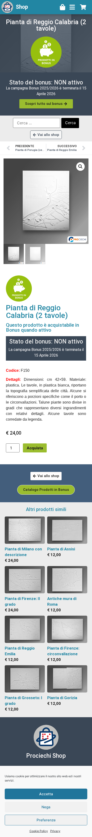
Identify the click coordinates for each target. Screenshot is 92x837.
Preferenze (46, 820)
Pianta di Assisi (61, 549)
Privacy (55, 831)
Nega (46, 807)
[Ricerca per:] (36, 123)
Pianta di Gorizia (62, 697)
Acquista (35, 448)
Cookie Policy (38, 831)
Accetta (46, 794)
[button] (80, 166)
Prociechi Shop (46, 755)
